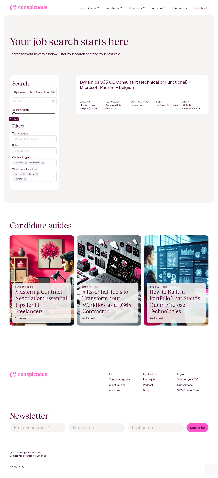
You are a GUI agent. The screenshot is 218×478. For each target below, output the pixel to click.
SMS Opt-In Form (188, 390)
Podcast (148, 385)
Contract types (21, 157)
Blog (146, 390)
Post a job (149, 379)
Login (180, 374)
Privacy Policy (17, 466)
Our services (185, 385)
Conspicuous (25, 7)
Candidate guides (120, 379)
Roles (15, 145)
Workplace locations (24, 169)
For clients (112, 8)
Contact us (180, 8)
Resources (135, 8)
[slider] (13, 113)
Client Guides (117, 385)
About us (157, 8)
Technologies (20, 133)
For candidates (86, 8)
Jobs (111, 374)
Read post (16, 237)
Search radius (20, 109)
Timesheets (201, 8)
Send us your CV (187, 379)
